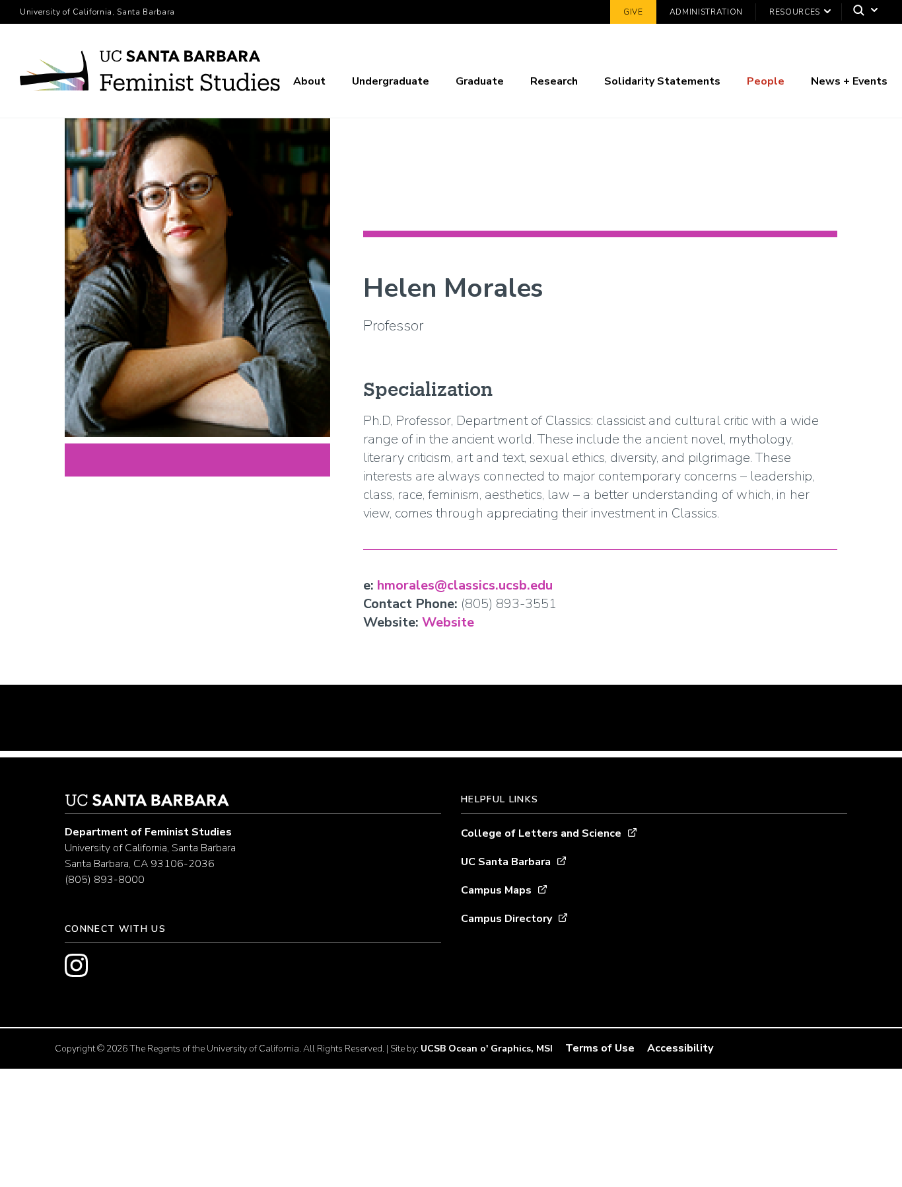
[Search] (862, 12)
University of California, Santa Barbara (97, 12)
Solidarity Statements (662, 81)
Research (554, 81)
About (309, 81)
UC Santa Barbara (506, 862)
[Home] (150, 73)
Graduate (480, 81)
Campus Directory (506, 918)
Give (633, 12)
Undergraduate (390, 81)
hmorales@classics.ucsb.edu (465, 585)
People (765, 81)
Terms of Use (600, 1048)
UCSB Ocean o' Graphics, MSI (487, 1048)
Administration (706, 12)
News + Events (849, 81)
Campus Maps (496, 890)
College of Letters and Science (541, 833)
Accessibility (680, 1048)
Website (448, 622)
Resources (794, 12)
